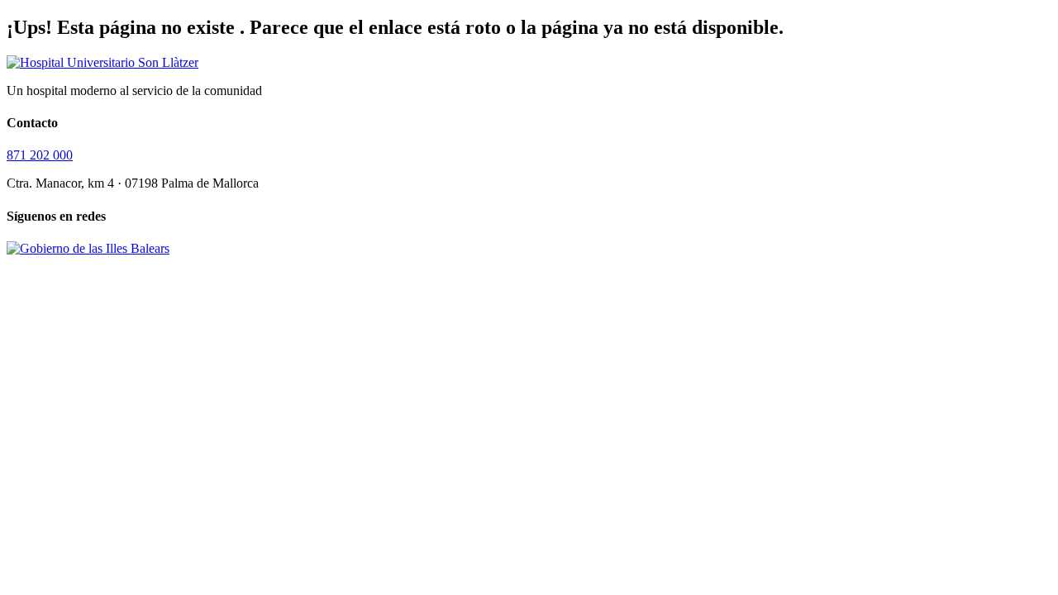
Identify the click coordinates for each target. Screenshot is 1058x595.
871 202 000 (40, 155)
